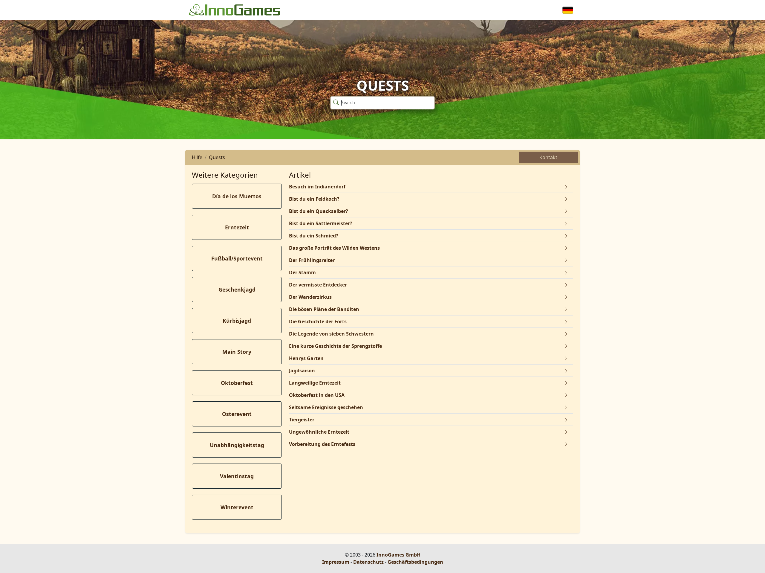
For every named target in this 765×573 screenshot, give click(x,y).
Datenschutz (368, 562)
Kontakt (548, 157)
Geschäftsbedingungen (415, 562)
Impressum (335, 562)
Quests (217, 157)
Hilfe (197, 157)
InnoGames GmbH (398, 554)
